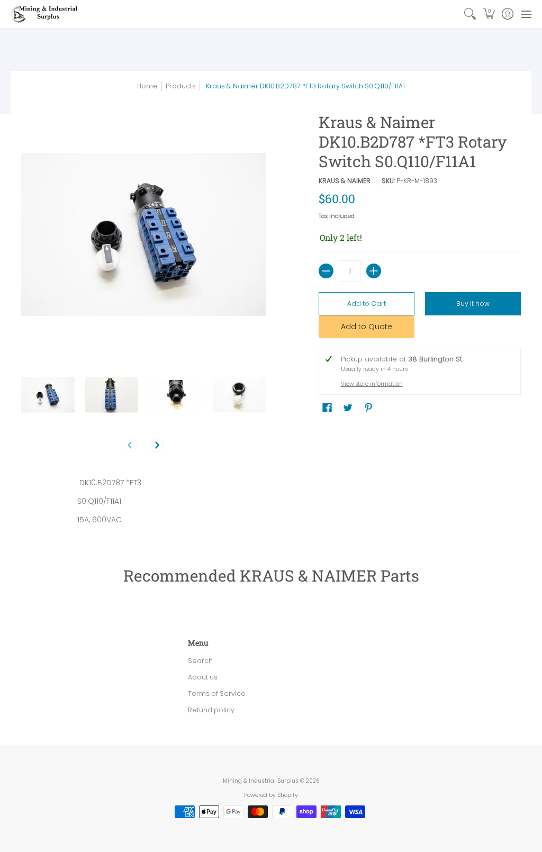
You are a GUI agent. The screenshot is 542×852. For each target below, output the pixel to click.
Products (181, 85)
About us (203, 677)
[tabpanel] (271, 503)
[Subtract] (326, 271)
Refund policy (211, 709)
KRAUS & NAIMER (345, 180)
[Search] (470, 14)
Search (200, 660)
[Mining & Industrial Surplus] (45, 14)
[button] (489, 14)
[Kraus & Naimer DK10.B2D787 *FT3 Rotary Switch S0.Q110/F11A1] (48, 395)
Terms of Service (217, 693)
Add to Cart (366, 303)
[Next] (156, 445)
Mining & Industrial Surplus (261, 781)
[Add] (373, 271)
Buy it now (473, 303)
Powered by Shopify (271, 795)
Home (147, 85)
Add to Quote (366, 326)
